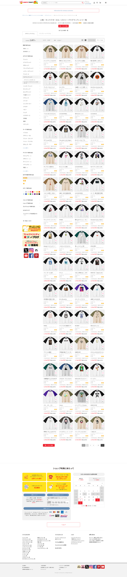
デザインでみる (100, 40)
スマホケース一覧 (26, 557)
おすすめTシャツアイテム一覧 (28, 558)
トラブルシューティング (76, 542)
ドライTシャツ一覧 (26, 539)
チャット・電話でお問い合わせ (95, 537)
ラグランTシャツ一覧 (26, 545)
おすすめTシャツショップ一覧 (43, 540)
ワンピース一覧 (25, 543)
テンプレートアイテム (45, 33)
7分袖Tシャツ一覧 (26, 551)
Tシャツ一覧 (25, 537)
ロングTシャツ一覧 (26, 549)
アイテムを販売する (59, 542)
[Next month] (102, 483)
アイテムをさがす (26, 534)
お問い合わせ (92, 534)
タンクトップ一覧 (26, 548)
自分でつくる (58, 539)
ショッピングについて (76, 537)
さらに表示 (25, 148)
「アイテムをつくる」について (77, 540)
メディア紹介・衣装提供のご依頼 (96, 540)
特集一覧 (39, 542)
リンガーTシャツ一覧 (26, 546)
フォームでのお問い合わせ (95, 539)
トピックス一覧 (40, 543)
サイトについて (74, 543)
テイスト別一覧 (40, 545)
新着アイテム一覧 (41, 537)
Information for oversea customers (63, 10)
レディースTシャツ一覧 (27, 542)
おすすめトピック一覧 (42, 539)
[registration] (56, 55)
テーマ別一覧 (40, 546)
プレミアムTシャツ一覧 (27, 540)
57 (98, 445)
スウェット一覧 (25, 552)
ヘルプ (63, 525)
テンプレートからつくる (60, 537)
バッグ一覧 (24, 555)
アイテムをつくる (59, 534)
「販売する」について (76, 539)
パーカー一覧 (25, 554)
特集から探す (28, 221)
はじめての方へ (58, 548)
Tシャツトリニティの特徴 (60, 545)
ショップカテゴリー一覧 (42, 548)
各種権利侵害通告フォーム (95, 542)
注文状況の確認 (88, 3)
